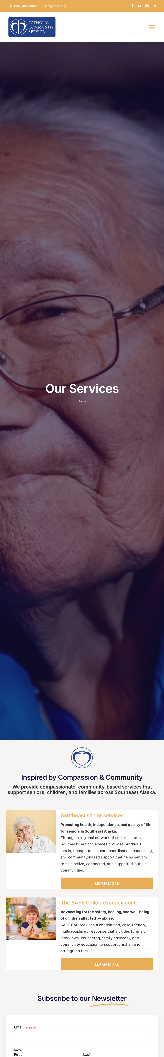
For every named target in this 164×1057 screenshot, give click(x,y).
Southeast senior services (92, 815)
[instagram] (147, 5)
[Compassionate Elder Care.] (31, 812)
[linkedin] (154, 5)
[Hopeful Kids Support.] (31, 899)
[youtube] (139, 5)
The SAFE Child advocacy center (100, 902)
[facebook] (132, 5)
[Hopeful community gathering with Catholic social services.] (82, 748)
